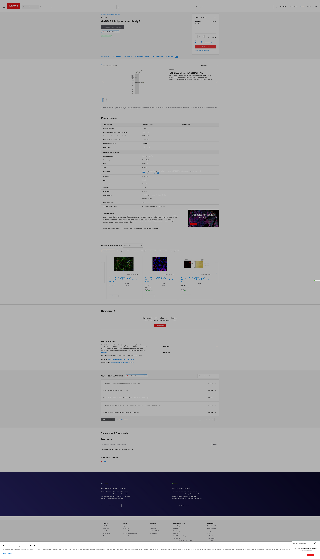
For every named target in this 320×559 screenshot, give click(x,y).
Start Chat (310, 555)
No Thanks (302, 555)
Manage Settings (7, 553)
